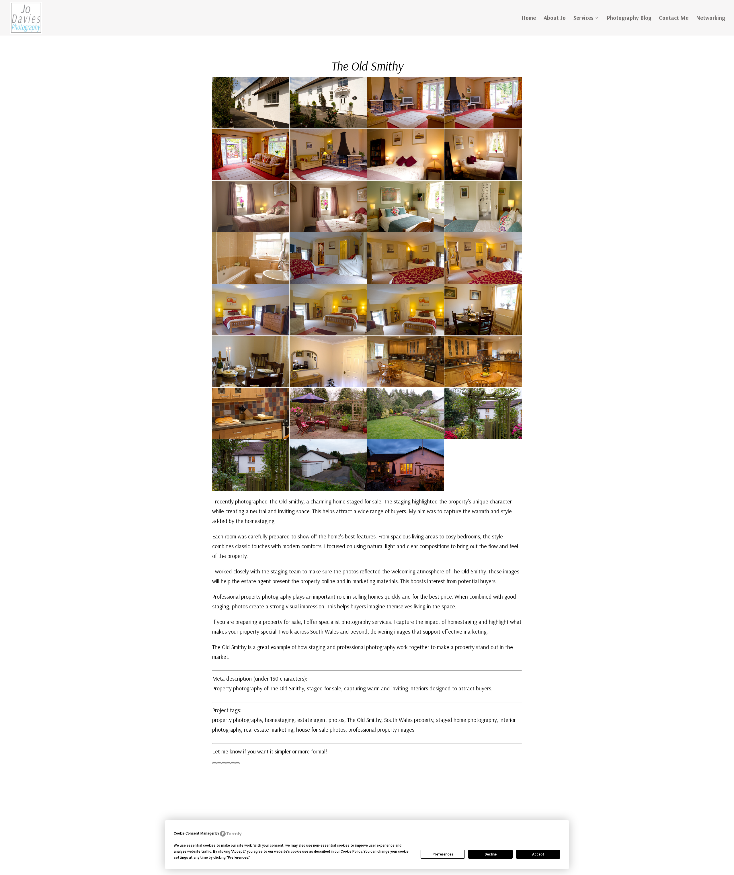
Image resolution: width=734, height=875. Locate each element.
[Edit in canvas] (233, 763)
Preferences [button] (238, 858)
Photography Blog (629, 18)
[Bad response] (223, 763)
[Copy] (214, 763)
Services (583, 18)
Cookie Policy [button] (351, 851)
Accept (538, 854)
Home (529, 18)
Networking (710, 18)
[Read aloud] (228, 763)
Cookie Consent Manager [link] (194, 833)
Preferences (442, 854)
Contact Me (673, 18)
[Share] (237, 763)
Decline (491, 854)
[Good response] (219, 763)
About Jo (555, 18)
